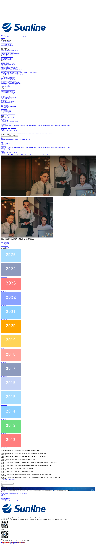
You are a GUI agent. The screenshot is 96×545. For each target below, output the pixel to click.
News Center (22, 36)
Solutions (3, 38)
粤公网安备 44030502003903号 (17, 542)
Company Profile (4, 36)
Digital (4, 498)
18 (12, 479)
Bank (2, 142)
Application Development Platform (20, 125)
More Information (4, 499)
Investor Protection (47, 133)
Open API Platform (32, 125)
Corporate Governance (30, 133)
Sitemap (15, 543)
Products (2, 144)
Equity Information (12, 133)
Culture (2, 129)
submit (2, 486)
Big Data (8, 498)
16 (9, 479)
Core (2, 498)
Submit (69, 490)
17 (10, 479)
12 (5, 479)
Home (2, 479)
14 (7, 479)
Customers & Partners (5, 126)
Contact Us (27, 36)
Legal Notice (3, 543)
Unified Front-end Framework (43, 125)
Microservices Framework (6, 125)
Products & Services (5, 86)
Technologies (3, 124)
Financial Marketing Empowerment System (60, 125)
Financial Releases (21, 133)
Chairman (16, 36)
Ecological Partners (12, 128)
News (20, 493)
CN (1, 137)
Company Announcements (18, 500)
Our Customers (4, 128)
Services (6, 144)
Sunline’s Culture (4, 130)
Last (15, 479)
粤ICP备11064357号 (5, 542)
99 (14, 479)
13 (6, 479)
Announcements (4, 133)
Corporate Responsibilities (6, 500)
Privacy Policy (10, 543)
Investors (3, 131)
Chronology (11, 36)
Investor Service (39, 133)
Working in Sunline (13, 130)
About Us (3, 35)
